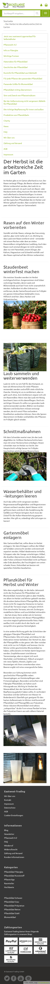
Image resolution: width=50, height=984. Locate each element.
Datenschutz (9, 807)
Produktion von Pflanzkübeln (16, 115)
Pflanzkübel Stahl (11, 913)
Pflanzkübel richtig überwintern (18, 89)
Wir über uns (9, 137)
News (6, 126)
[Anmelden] (41, 4)
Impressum (8, 154)
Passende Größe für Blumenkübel (18, 84)
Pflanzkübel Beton (12, 909)
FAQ (5, 132)
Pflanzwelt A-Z (10, 44)
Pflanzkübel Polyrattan (14, 905)
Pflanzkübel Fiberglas (13, 872)
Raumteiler (9, 883)
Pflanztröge (9, 879)
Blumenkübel (10, 917)
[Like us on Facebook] (14, 979)
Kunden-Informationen (14, 857)
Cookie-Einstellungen (13, 815)
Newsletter (9, 834)
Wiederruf (8, 845)
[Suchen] (37, 13)
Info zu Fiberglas (11, 50)
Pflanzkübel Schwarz (13, 898)
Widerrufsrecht (11, 849)
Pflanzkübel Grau (11, 901)
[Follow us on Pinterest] (28, 979)
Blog (6, 830)
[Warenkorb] (46, 4)
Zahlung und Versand (13, 143)
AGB (5, 149)
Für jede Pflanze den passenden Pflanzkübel (23, 78)
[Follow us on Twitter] (7, 979)
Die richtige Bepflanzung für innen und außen (24, 109)
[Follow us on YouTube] (21, 979)
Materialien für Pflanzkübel (16, 61)
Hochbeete (9, 887)
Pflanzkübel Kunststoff (14, 875)
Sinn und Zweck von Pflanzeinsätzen (19, 95)
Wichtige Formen (11, 56)
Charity (7, 120)
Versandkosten (43, 982)
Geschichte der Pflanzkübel (16, 67)
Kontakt (7, 800)
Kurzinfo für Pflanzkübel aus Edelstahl (20, 73)
